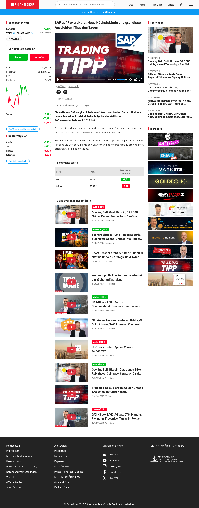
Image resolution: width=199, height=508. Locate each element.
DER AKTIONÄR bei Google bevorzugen (72, 105)
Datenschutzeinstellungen (21, 471)
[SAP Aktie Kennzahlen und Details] (28, 96)
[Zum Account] (142, 4)
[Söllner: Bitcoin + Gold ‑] (99, 237)
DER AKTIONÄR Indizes (67, 476)
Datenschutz (13, 461)
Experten (59, 461)
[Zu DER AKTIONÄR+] (157, 4)
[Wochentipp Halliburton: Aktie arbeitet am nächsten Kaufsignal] (99, 282)
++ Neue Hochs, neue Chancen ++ (99, 12)
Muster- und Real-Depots (68, 471)
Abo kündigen (14, 487)
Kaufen (18, 57)
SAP (57, 179)
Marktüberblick (63, 466)
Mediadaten (13, 445)
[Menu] (190, 4)
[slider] (83, 79)
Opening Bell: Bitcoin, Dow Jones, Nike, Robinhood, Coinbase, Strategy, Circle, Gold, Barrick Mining (169, 115)
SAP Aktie (61, 86)
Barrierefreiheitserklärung (21, 466)
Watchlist (15, 38)
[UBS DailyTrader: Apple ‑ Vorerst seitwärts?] (99, 349)
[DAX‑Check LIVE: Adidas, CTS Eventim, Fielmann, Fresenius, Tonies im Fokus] (99, 417)
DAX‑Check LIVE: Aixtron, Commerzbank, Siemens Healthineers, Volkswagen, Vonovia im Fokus (170, 89)
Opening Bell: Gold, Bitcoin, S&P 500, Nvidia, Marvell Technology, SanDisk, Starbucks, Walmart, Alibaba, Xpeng (169, 63)
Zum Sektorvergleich (17, 161)
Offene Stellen (14, 482)
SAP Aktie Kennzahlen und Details (22, 128)
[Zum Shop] (131, 4)
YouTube (115, 460)
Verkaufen (39, 57)
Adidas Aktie (74, 86)
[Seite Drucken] (65, 92)
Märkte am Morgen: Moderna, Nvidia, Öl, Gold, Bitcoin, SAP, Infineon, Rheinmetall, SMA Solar (169, 102)
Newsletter (60, 455)
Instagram (115, 466)
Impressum (12, 450)
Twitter (114, 477)
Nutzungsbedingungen (19, 455)
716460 (9, 33)
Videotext (12, 477)
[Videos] (171, 4)
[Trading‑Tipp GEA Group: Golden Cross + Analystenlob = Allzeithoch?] (99, 394)
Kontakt (114, 454)
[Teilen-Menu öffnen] (58, 92)
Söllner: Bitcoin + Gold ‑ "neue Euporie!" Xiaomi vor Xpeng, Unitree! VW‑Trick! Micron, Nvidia (169, 76)
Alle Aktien (60, 445)
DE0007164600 (24, 33)
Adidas (59, 186)
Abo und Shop (62, 481)
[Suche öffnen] (58, 4)
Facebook (115, 472)
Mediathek (60, 450)
